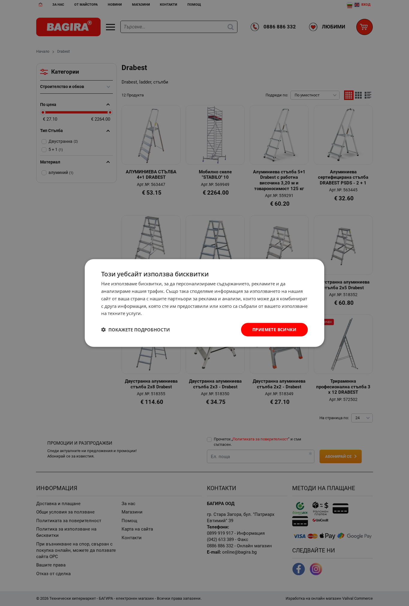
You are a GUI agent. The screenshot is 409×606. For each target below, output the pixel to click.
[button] (135, 329)
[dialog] (204, 303)
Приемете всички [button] (274, 329)
